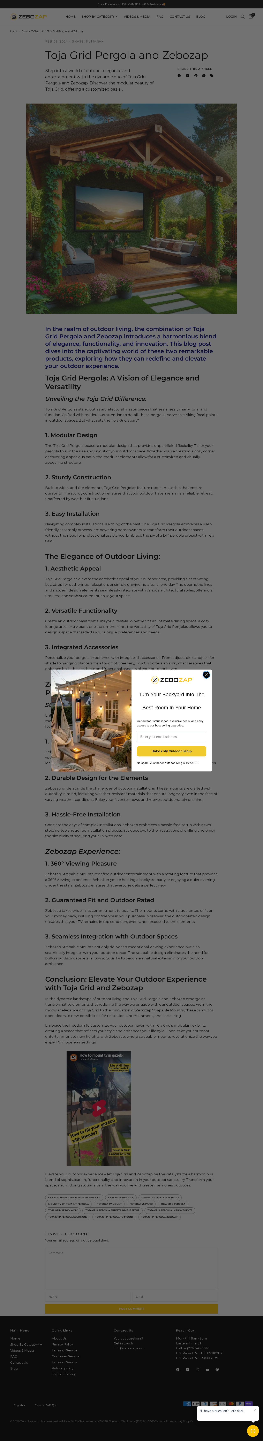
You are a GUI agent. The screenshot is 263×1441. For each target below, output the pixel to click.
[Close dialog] (206, 674)
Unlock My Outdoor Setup (171, 751)
